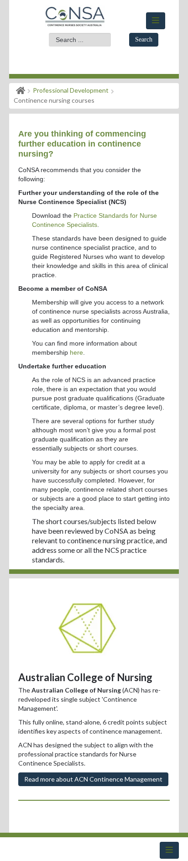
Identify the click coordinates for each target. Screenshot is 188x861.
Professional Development (71, 90)
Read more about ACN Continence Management (93, 779)
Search (143, 39)
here (76, 352)
